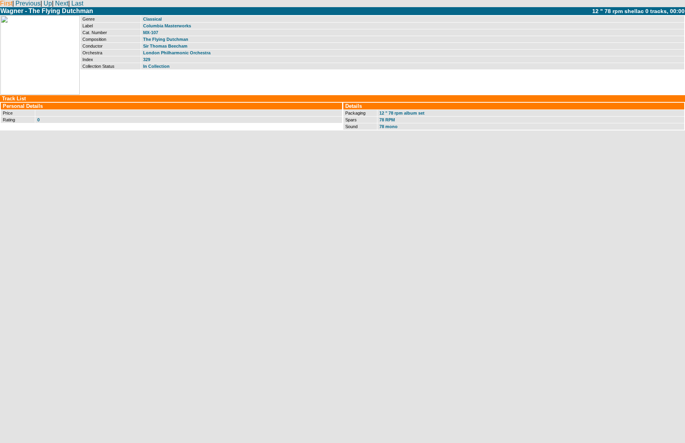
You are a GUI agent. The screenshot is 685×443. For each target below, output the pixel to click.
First (6, 3)
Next (61, 3)
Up (48, 3)
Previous (27, 3)
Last (77, 3)
